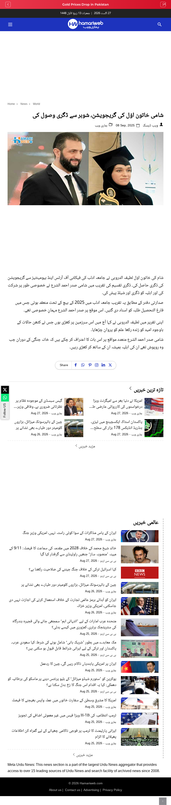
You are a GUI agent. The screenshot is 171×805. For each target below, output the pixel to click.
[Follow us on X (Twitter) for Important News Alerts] (5, 390)
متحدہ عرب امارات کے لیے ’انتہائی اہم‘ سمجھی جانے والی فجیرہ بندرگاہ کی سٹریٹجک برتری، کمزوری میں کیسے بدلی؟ (64, 624)
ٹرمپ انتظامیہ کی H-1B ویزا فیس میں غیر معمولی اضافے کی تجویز (67, 716)
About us (55, 790)
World (36, 103)
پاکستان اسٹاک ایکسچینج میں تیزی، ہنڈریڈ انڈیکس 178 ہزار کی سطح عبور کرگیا (116, 425)
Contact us (72, 790)
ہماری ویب (101, 126)
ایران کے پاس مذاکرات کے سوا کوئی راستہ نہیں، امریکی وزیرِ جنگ (69, 533)
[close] (165, 4)
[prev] (8, 4)
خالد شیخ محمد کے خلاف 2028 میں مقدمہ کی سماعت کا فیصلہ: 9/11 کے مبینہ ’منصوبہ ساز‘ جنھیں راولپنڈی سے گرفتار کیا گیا (62, 551)
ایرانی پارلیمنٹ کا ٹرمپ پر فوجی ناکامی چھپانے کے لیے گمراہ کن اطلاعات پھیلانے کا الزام (64, 734)
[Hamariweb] (85, 24)
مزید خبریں (87, 446)
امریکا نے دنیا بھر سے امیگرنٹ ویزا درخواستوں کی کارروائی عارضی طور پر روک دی (115, 404)
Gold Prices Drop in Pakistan (85, 4)
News (23, 103)
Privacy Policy (112, 790)
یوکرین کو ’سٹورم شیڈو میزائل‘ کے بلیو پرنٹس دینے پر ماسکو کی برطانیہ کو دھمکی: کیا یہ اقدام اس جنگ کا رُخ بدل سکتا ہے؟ (62, 682)
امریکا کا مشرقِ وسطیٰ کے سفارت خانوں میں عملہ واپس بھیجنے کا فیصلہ (64, 701)
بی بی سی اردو (108, 561)
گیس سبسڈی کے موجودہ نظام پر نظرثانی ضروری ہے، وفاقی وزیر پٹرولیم (39, 404)
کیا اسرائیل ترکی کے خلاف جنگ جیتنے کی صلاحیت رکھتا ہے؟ (72, 570)
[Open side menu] (10, 24)
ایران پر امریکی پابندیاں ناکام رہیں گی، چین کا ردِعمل (78, 664)
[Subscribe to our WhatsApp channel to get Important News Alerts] (5, 397)
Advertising (91, 790)
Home (11, 103)
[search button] (159, 24)
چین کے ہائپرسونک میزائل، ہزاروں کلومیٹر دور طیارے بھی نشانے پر (38, 425)
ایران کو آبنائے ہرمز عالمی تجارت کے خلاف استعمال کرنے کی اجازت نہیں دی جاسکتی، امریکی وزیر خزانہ (62, 603)
